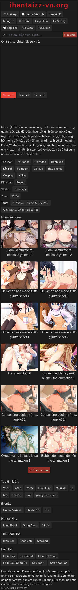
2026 (18, 488)
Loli (29, 495)
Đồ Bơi (7, 168)
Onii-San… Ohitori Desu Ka (20, 209)
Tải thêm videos (39, 470)
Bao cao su (55, 168)
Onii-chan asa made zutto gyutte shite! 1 (19, 335)
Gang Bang (30, 525)
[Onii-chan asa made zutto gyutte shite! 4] (19, 275)
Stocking (42, 540)
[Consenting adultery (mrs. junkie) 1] (19, 398)
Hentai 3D (33, 510)
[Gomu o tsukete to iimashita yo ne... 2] (58, 234)
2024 (15, 196)
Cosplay (8, 175)
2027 (6, 488)
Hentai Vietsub (12, 510)
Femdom (22, 168)
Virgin (46, 525)
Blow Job (40, 161)
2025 (29, 488)
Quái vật (61, 488)
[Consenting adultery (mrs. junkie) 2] (58, 398)
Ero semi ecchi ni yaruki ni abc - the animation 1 (58, 376)
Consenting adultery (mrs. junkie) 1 (19, 417)
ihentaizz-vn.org (39, 5)
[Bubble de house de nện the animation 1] (58, 439)
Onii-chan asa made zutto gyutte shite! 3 (58, 293)
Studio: (5, 189)
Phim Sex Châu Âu (15, 562)
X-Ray (22, 175)
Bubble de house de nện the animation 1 (58, 458)
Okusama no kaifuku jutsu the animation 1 (19, 458)
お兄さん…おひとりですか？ (30, 202)
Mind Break (10, 525)
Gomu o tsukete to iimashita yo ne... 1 (19, 252)
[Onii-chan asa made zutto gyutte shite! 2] (58, 316)
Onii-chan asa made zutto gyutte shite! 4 (19, 293)
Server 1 (8, 95)
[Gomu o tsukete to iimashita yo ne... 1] (19, 234)
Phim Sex (9, 556)
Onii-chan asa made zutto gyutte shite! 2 (58, 335)
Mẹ (5, 495)
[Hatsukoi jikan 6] (19, 357)
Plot (47, 510)
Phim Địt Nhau (47, 556)
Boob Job (57, 161)
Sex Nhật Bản (58, 562)
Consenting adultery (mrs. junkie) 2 (58, 417)
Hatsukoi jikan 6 (19, 373)
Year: (4, 196)
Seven (20, 182)
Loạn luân (44, 488)
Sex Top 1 (38, 562)
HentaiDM (26, 556)
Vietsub (38, 168)
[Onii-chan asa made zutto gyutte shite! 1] (19, 316)
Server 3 (24, 95)
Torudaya (20, 189)
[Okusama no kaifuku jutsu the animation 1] (19, 439)
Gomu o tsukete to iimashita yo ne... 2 (58, 252)
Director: (6, 182)
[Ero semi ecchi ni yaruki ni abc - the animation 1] (58, 357)
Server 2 (39, 95)
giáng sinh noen (46, 495)
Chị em (16, 495)
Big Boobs (23, 161)
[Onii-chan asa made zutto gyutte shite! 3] (58, 275)
